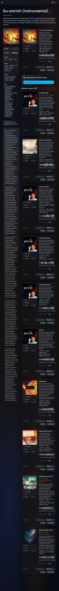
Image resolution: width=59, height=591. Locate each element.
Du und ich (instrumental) (47, 30)
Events (11, 67)
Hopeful (11, 80)
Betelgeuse (42, 381)
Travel (10, 68)
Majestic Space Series (44, 534)
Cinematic (10, 59)
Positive (6, 78)
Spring (41, 330)
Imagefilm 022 (43, 93)
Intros (6, 65)
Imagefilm (51, 95)
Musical (47, 255)
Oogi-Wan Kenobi (44, 284)
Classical (47, 111)
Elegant (11, 78)
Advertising (7, 70)
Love (16, 65)
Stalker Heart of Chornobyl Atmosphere (45, 481)
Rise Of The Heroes (45, 140)
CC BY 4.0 (15, 48)
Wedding (7, 67)
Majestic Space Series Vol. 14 (48, 530)
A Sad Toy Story (44, 186)
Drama (6, 68)
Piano (15, 59)
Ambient (47, 400)
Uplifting (6, 80)
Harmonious (7, 76)
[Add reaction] (50, 61)
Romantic (14, 76)
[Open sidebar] (2, 2)
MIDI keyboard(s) (14, 123)
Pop (6, 59)
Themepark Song (44, 238)
